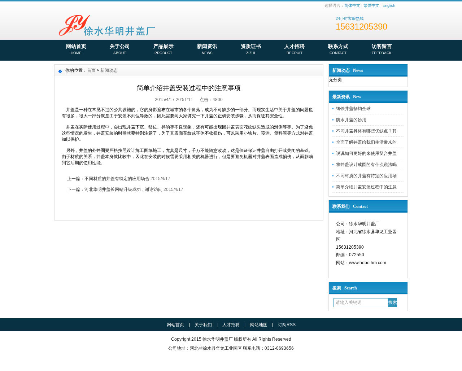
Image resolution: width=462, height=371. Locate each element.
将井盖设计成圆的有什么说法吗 (366, 164)
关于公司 (120, 49)
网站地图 (258, 324)
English (389, 5)
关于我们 (203, 324)
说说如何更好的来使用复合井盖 (366, 153)
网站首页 (76, 49)
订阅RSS (287, 324)
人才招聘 (294, 49)
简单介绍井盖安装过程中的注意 (366, 186)
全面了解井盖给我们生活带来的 (366, 142)
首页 (91, 70)
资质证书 (251, 49)
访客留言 (382, 49)
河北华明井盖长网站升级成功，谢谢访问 (123, 189)
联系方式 (338, 49)
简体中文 (352, 5)
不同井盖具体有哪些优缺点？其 (366, 131)
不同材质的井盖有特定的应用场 (366, 175)
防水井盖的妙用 (351, 119)
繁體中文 (371, 5)
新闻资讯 (207, 49)
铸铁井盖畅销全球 (353, 108)
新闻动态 (109, 70)
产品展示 (163, 49)
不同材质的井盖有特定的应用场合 (116, 178)
